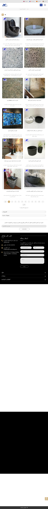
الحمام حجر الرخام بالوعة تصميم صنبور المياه (12, 161)
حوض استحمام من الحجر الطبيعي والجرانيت (34, 191)
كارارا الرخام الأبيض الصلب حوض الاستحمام (34, 39)
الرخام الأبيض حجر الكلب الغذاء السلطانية (34, 130)
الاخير (24, 204)
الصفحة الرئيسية (22, 9)
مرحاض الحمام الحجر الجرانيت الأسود (12, 39)
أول (5, 201)
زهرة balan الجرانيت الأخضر (12, 100)
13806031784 (6, 242)
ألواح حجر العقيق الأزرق (12, 130)
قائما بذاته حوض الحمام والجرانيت (12, 191)
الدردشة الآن (46, 498)
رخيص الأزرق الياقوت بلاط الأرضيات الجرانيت (12, 70)
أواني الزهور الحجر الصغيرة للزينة (34, 161)
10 (39, 201)
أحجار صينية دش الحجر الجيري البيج (34, 100)
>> (42, 201)
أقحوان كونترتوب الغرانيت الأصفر (34, 70)
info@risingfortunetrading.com (10, 249)
